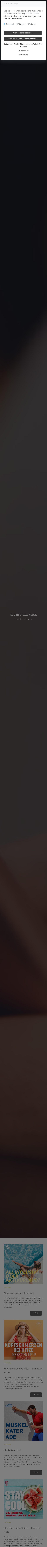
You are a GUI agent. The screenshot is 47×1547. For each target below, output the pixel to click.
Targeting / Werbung (27, 24)
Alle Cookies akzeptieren (22, 33)
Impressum (23, 55)
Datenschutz (23, 51)
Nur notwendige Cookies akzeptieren (22, 39)
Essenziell (10, 24)
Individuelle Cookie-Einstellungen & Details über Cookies (23, 45)
